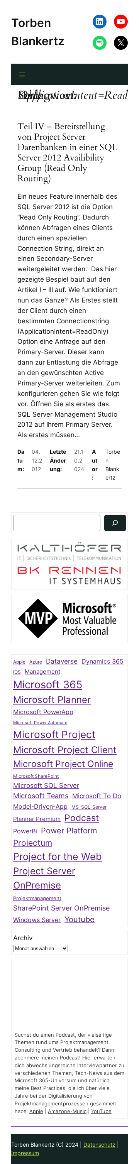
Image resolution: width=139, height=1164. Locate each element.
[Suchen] (115, 523)
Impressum (25, 1153)
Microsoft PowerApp (43, 712)
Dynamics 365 (102, 661)
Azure (35, 662)
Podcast (81, 818)
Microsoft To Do (96, 796)
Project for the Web (57, 856)
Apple (19, 662)
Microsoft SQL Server (46, 785)
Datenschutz (99, 1144)
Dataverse (62, 661)
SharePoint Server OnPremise (61, 908)
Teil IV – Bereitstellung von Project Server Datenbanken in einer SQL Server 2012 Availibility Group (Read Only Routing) (67, 153)
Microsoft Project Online (63, 764)
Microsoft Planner (52, 699)
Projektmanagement (37, 898)
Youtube (79, 919)
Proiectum (32, 843)
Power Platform (69, 830)
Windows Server (37, 920)
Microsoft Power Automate (40, 722)
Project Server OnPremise (44, 878)
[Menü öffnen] (22, 74)
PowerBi (25, 831)
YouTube (101, 1111)
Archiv (22, 938)
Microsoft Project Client (65, 749)
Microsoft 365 (47, 684)
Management (42, 671)
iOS (17, 672)
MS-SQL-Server (89, 807)
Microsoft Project (54, 734)
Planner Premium (37, 819)
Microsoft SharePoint (36, 776)
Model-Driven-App (40, 806)
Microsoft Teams (40, 796)
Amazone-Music (67, 1111)
